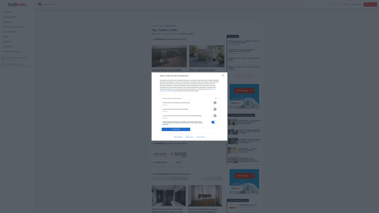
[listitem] (189, 98)
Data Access (189, 137)
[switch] (214, 102)
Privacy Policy (200, 137)
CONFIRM (176, 129)
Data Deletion (178, 137)
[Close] (224, 76)
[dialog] (189, 106)
